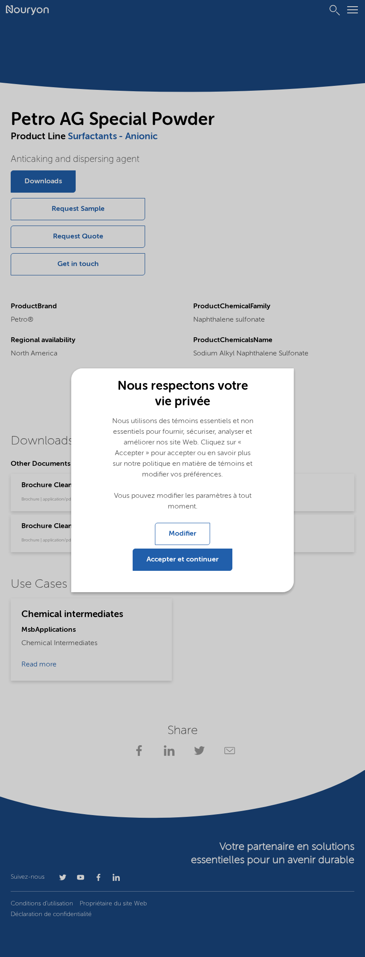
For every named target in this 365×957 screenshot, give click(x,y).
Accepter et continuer (182, 559)
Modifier (182, 533)
